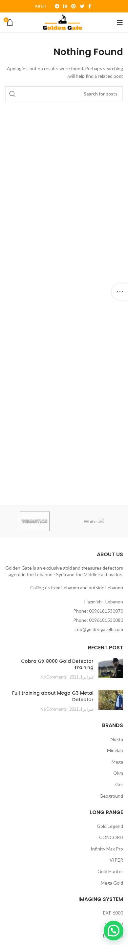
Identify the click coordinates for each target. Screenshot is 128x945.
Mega (117, 762)
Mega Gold (112, 883)
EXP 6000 (113, 912)
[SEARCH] (12, 93)
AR (37, 6)
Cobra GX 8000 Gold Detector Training (57, 664)
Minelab (115, 750)
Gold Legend (110, 826)
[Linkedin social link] (65, 6)
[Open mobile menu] (119, 22)
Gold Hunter (110, 871)
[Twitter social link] (82, 6)
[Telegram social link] (57, 6)
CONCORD (111, 837)
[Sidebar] (120, 292)
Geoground (111, 796)
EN (43, 6)
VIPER (116, 860)
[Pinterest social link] (73, 6)
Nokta (117, 739)
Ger (119, 784)
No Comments (53, 677)
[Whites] (93, 521)
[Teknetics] (34, 521)
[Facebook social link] (89, 6)
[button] (113, 930)
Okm (118, 773)
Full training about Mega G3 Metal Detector (53, 696)
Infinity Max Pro (107, 848)
